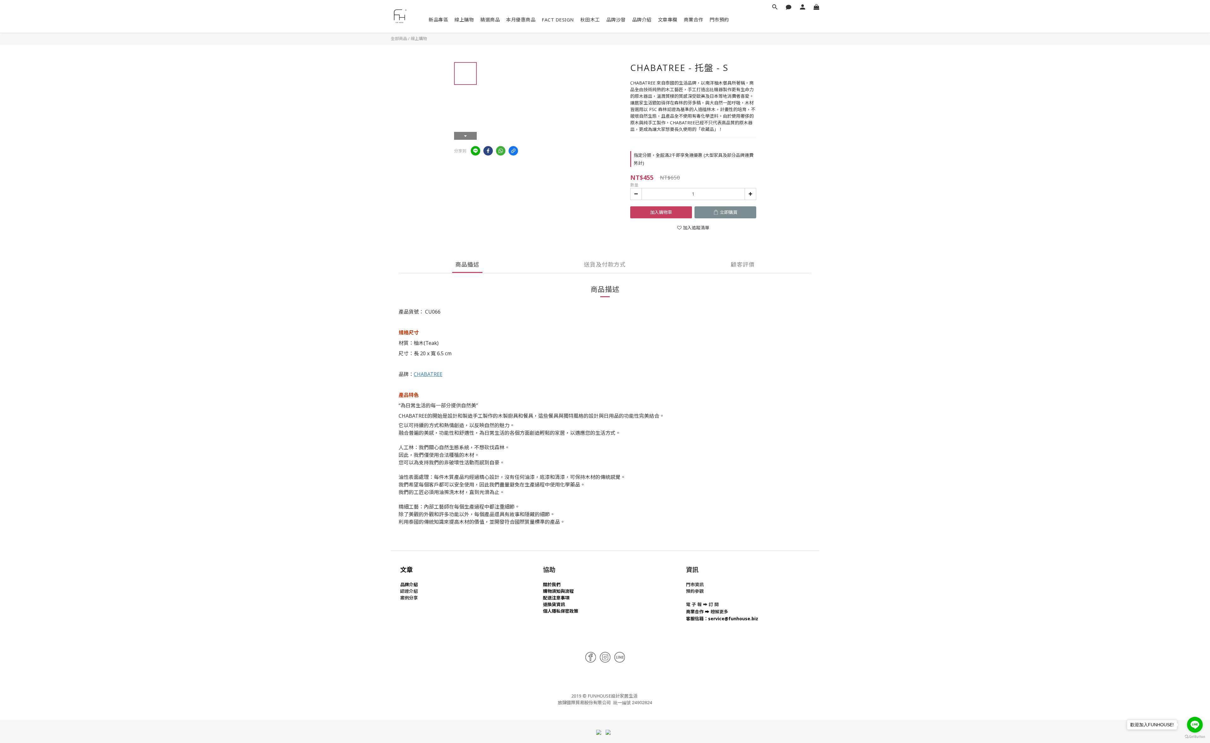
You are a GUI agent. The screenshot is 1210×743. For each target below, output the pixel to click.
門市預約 (719, 19)
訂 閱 (714, 604)
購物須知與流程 (558, 591)
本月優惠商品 (520, 19)
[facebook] (488, 151)
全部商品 (399, 38)
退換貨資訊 (554, 604)
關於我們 (552, 584)
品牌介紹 (642, 19)
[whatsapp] (500, 151)
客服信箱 (695, 619)
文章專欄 (667, 19)
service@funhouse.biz (733, 619)
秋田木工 (590, 19)
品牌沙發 (616, 19)
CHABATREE (428, 374)
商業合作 (693, 19)
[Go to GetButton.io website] (1195, 737)
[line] (475, 151)
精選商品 (490, 19)
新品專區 (438, 19)
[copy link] (513, 151)
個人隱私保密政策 (560, 611)
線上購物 (464, 19)
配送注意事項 (556, 598)
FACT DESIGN (558, 19)
